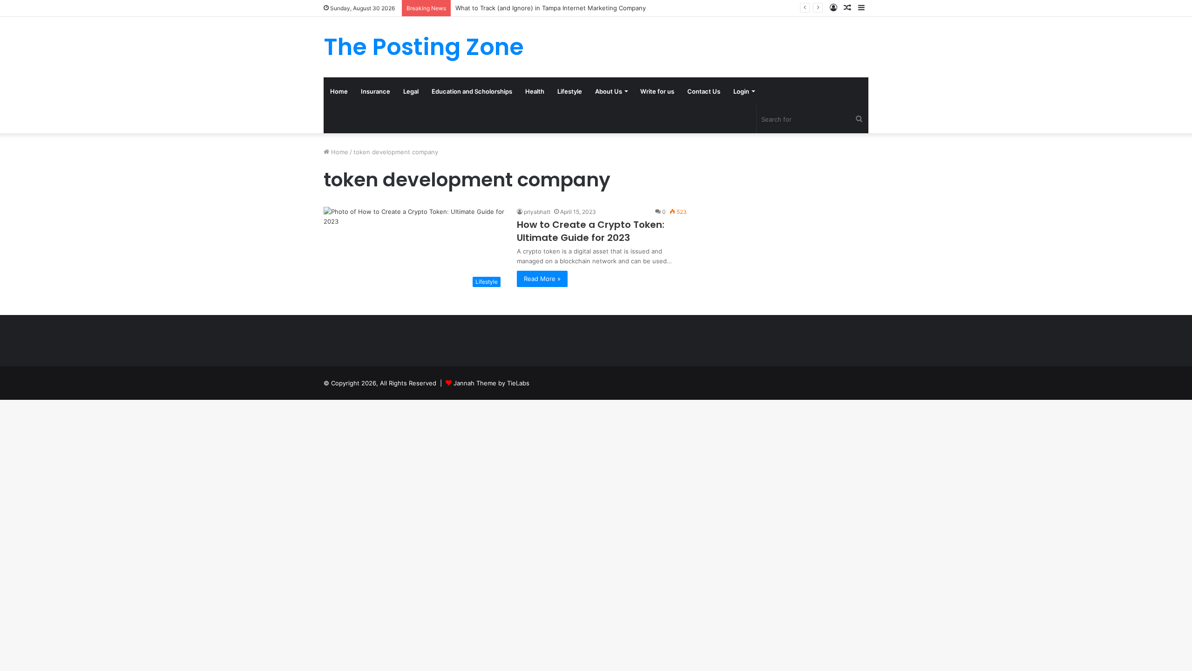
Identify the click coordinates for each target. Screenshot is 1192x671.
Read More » (542, 278)
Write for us (657, 91)
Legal (411, 91)
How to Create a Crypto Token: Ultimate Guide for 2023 (590, 231)
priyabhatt (537, 211)
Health (534, 91)
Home (339, 91)
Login (741, 91)
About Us (608, 91)
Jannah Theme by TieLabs (491, 383)
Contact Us (703, 91)
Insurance (375, 91)
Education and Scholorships (472, 91)
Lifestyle (569, 91)
